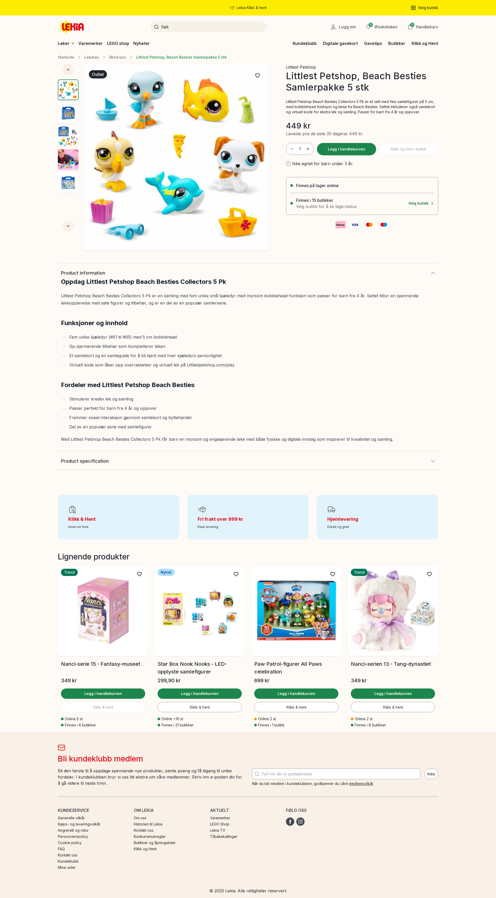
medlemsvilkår (361, 783)
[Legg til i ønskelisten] (257, 75)
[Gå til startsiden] (72, 27)
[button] (423, 27)
